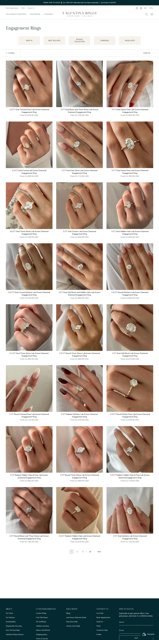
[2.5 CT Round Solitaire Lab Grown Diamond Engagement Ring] (130, 266)
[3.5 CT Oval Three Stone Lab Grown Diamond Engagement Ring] (29, 205)
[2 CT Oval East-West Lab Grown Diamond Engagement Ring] (79, 145)
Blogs (68, 613)
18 (90, 552)
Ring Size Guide (72, 622)
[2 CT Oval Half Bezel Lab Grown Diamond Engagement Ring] (130, 327)
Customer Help (102, 630)
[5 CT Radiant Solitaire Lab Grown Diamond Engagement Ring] (79, 388)
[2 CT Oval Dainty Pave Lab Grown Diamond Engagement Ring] (130, 145)
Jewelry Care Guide (73, 626)
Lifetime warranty (42, 626)
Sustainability (11, 622)
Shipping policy (41, 634)
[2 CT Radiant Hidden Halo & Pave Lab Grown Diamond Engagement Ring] (29, 449)
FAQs (23, 8)
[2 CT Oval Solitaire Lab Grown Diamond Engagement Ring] (130, 510)
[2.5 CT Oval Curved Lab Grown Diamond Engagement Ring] (29, 145)
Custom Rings (41, 613)
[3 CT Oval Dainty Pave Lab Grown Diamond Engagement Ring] (130, 84)
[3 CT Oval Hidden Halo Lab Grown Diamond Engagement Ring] (130, 205)
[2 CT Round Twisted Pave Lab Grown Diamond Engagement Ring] (29, 388)
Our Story (9, 613)
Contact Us (31, 8)
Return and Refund (43, 630)
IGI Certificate (41, 622)
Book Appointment (12, 8)
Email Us (99, 622)
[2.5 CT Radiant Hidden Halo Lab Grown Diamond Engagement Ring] (79, 510)
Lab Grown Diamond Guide (76, 617)
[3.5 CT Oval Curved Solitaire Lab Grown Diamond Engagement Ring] (29, 266)
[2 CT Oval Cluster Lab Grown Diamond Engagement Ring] (79, 205)
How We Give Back (13, 630)
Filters (11, 53)
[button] (16, 14)
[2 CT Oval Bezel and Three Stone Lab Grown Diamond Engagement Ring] (79, 84)
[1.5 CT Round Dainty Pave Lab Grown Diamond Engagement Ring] (130, 388)
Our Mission (10, 617)
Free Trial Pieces (42, 617)
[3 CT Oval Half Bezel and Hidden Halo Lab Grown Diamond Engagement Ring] (79, 266)
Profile (98, 634)
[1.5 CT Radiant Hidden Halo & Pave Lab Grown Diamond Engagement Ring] (130, 449)
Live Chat (99, 613)
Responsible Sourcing (14, 626)
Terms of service (42, 639)
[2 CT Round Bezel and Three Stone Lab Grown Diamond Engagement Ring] (29, 510)
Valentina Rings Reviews (15, 634)
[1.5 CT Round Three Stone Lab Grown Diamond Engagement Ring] (79, 327)
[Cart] (151, 14)
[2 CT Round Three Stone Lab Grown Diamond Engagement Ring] (79, 449)
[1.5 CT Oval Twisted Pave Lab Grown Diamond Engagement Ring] (29, 84)
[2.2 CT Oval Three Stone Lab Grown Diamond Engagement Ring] (29, 327)
